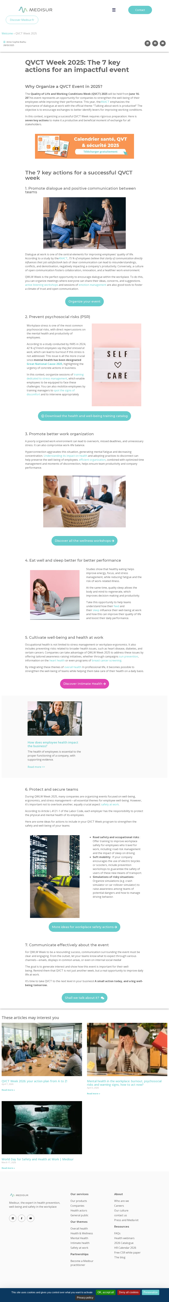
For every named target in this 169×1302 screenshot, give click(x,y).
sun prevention (128, 656)
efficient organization (92, 460)
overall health (72, 667)
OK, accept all (106, 1292)
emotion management (92, 285)
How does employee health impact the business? (53, 744)
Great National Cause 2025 (44, 364)
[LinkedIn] (12, 1218)
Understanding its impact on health (65, 456)
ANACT (105, 102)
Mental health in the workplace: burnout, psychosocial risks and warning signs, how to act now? (124, 1083)
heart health (57, 660)
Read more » (8, 1090)
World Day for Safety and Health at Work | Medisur (38, 1159)
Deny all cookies (128, 1292)
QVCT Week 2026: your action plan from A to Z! (34, 1081)
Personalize (151, 1292)
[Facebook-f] (21, 1218)
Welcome (7, 33)
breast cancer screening (106, 660)
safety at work (110, 804)
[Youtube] (30, 1218)
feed (116, 606)
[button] (148, 43)
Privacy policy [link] (85, 1297)
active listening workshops (41, 285)
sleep (96, 610)
